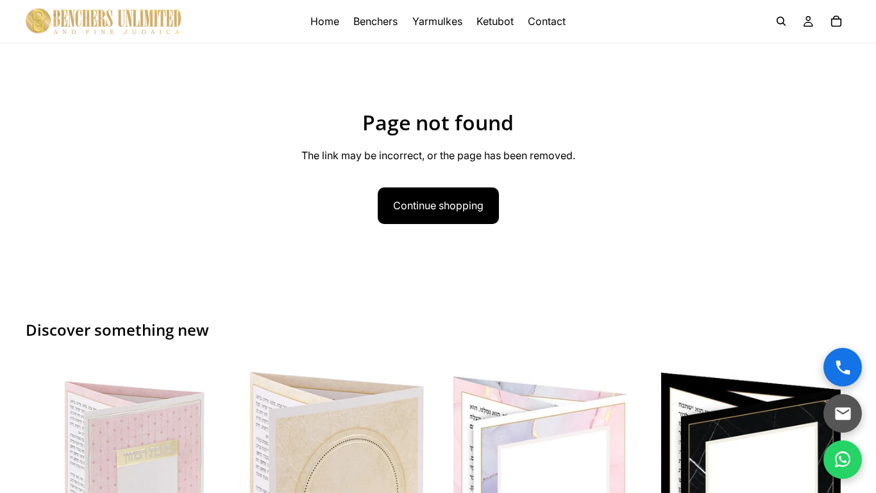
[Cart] (836, 21)
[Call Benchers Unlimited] (842, 367)
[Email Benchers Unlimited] (842, 413)
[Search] (781, 21)
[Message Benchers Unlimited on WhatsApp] (842, 459)
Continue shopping (438, 205)
